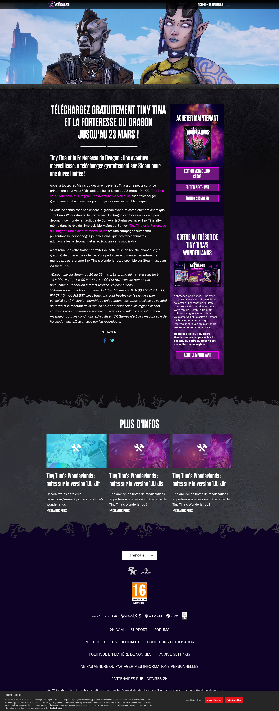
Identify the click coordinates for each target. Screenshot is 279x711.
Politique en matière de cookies (120, 654)
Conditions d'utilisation (170, 642)
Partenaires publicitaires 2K (139, 678)
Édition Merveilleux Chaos (197, 173)
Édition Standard (197, 198)
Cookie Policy (56, 708)
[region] (139, 701)
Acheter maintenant (211, 4)
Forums (162, 630)
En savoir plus (56, 510)
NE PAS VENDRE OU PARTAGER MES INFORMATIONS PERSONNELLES (140, 666)
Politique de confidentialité (112, 642)
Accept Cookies (213, 700)
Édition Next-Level (197, 187)
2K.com (117, 630)
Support (139, 630)
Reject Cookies (234, 700)
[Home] (90, 5)
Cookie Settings (174, 654)
